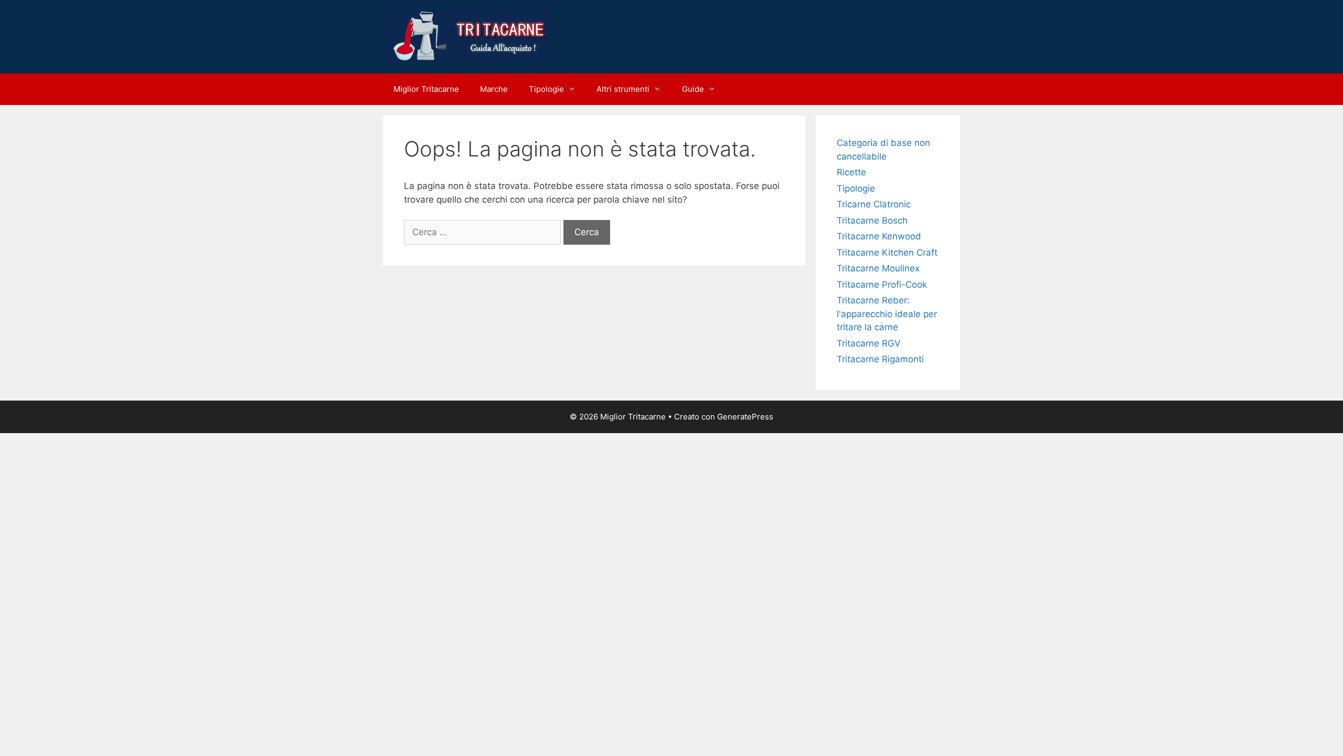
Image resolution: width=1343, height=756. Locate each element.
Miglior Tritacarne (426, 89)
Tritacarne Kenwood (879, 236)
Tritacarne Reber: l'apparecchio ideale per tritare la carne (887, 313)
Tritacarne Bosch (872, 220)
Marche (494, 89)
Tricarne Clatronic (874, 204)
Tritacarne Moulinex (878, 268)
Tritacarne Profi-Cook (882, 284)
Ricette (851, 172)
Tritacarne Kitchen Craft (887, 252)
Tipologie (546, 89)
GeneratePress (745, 417)
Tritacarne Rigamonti (880, 359)
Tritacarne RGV (869, 343)
